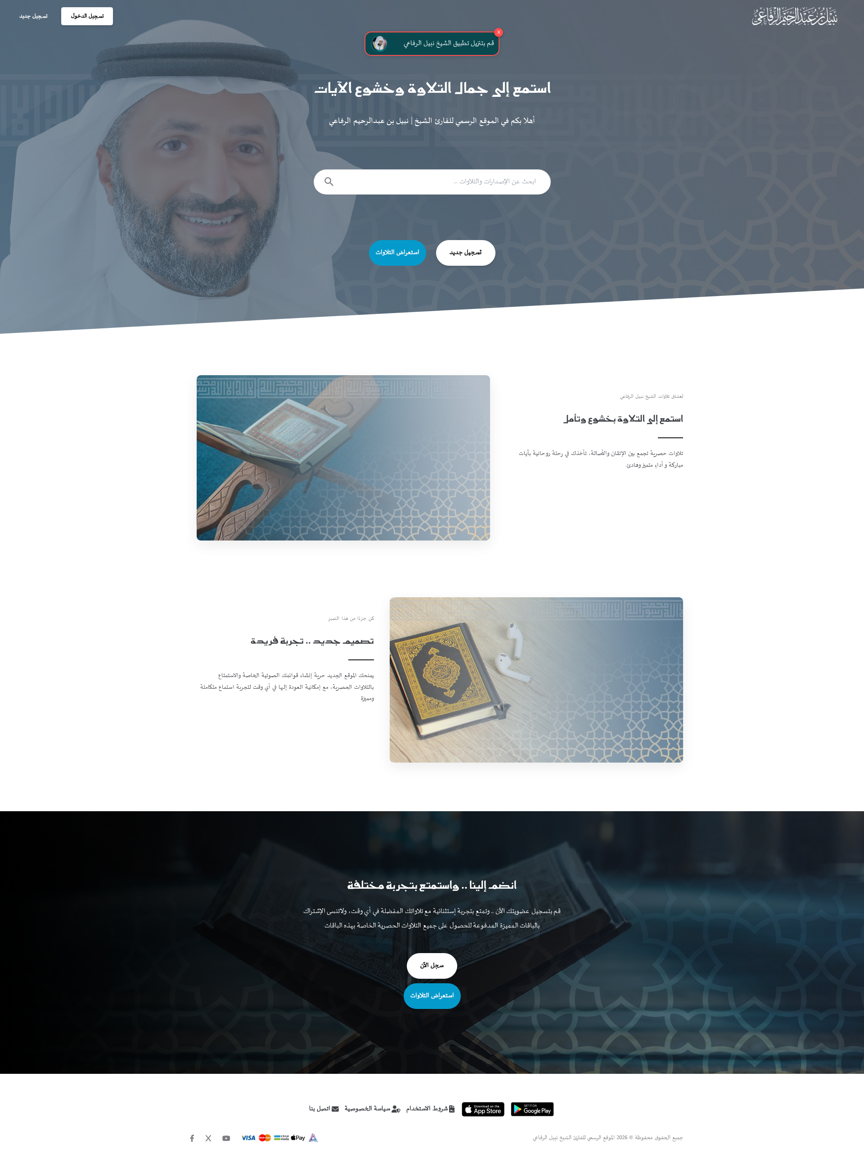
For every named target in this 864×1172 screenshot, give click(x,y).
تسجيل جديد (33, 16)
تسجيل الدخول (87, 16)
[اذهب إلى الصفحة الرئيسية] (794, 16)
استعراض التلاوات (397, 252)
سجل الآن (432, 965)
